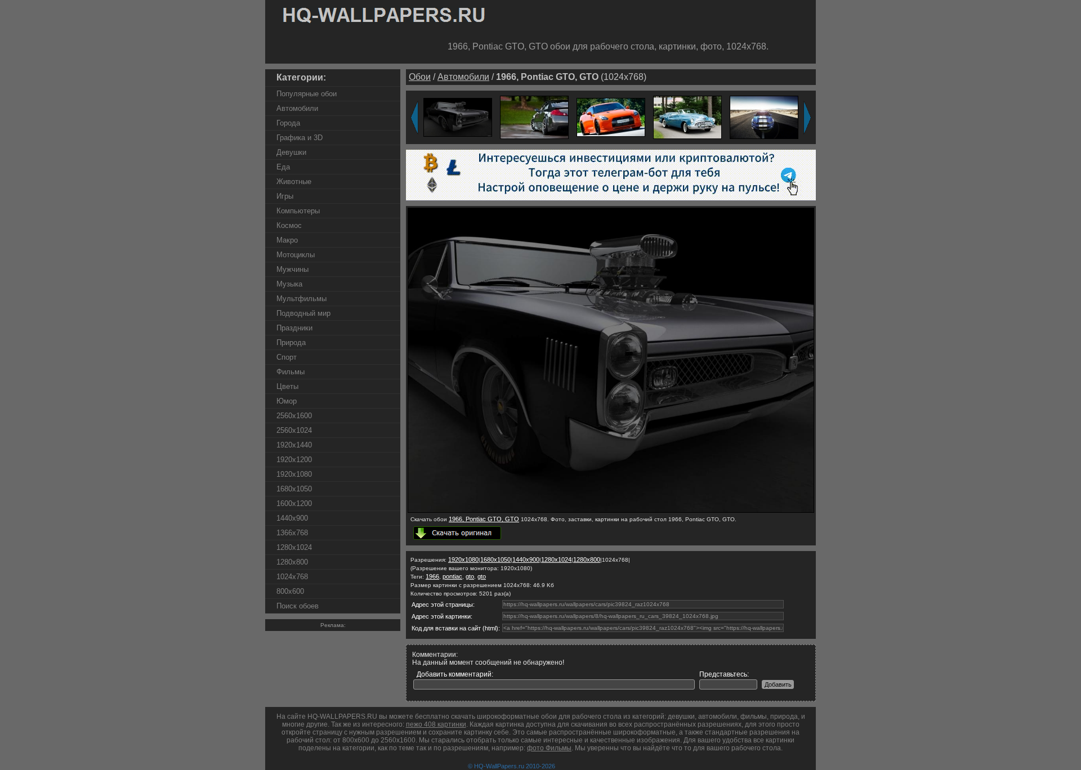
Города (288, 123)
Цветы (287, 386)
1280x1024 (294, 547)
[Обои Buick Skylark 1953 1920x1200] (687, 117)
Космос (289, 225)
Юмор (286, 401)
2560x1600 (294, 415)
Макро (287, 240)
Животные (293, 181)
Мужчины (292, 269)
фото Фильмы (549, 748)
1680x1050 (294, 489)
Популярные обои (306, 93)
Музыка (289, 284)
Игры (284, 196)
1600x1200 (294, 503)
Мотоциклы (295, 254)
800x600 (290, 591)
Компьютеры (298, 211)
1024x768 (292, 576)
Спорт (286, 357)
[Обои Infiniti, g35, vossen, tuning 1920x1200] (534, 117)
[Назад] (414, 118)
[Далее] (807, 118)
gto (470, 576)
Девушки (291, 152)
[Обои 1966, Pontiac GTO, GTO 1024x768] (611, 510)
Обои (420, 77)
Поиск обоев (297, 606)
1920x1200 (294, 459)
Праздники (294, 328)
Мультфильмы (301, 298)
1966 (432, 576)
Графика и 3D (299, 137)
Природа (291, 342)
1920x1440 (294, 445)
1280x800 (292, 562)
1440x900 (292, 518)
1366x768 (292, 533)
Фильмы (290, 372)
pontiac (452, 576)
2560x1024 (294, 430)
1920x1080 (294, 474)
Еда (283, 167)
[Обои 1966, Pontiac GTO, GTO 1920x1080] (457, 117)
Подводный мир (303, 313)
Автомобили (297, 108)
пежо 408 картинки (436, 724)
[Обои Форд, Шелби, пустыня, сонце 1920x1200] (764, 117)
